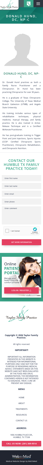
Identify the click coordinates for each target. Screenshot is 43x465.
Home (21, 397)
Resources (21, 414)
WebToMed (32, 461)
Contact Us (21, 420)
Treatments (21, 409)
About (21, 403)
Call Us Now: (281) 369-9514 (21, 443)
